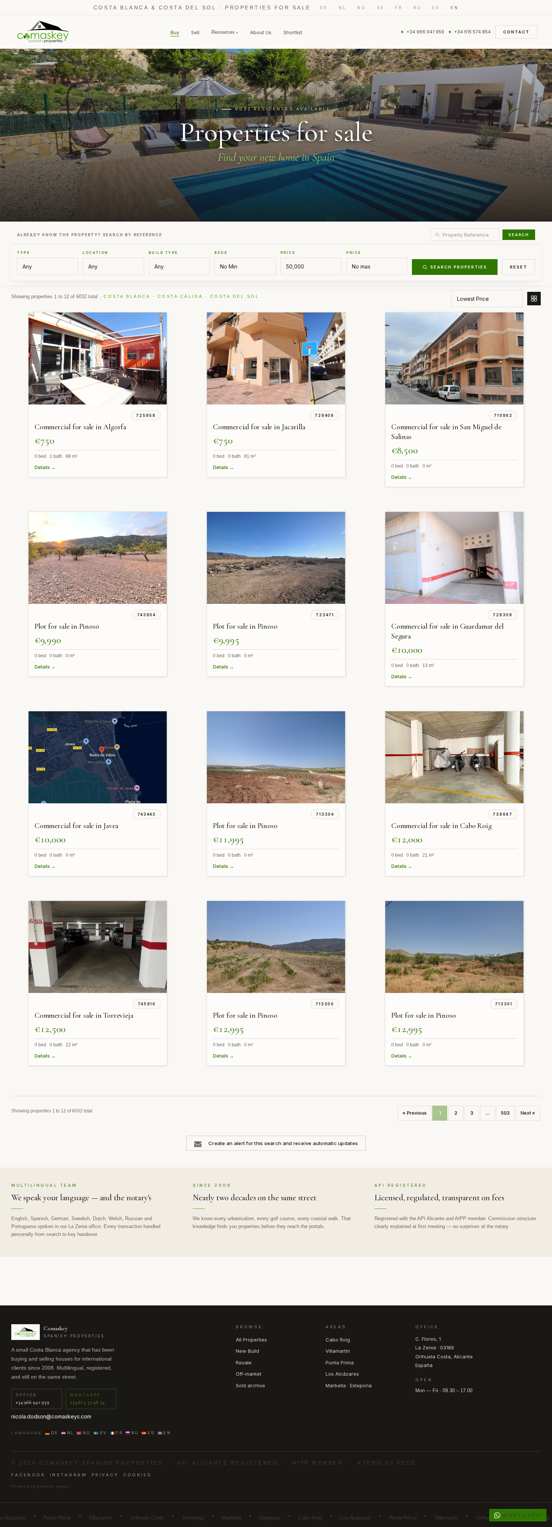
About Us (260, 32)
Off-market (248, 1374)
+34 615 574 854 (472, 32)
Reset (518, 267)
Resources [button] (224, 32)
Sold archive (250, 1385)
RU (417, 7)
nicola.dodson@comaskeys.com (51, 1416)
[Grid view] (534, 298)
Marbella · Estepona (349, 1385)
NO (361, 7)
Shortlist (293, 32)
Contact (516, 32)
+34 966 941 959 (425, 32)
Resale (244, 1363)
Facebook (28, 1474)
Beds (221, 252)
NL (343, 7)
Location (95, 252)
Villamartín (338, 1351)
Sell (195, 32)
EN (454, 7)
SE (381, 7)
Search (518, 234)
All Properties (251, 1340)
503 (505, 1113)
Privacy (105, 1474)
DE (324, 7)
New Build (247, 1351)
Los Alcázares (342, 1374)
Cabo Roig (338, 1340)
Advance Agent (52, 1486)
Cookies (137, 1474)
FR (399, 7)
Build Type (163, 252)
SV (103, 1432)
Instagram (68, 1474)
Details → (45, 467)
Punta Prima (340, 1363)
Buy (174, 32)
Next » (527, 1113)
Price (288, 252)
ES (436, 7)
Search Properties (458, 267)
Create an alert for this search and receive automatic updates (283, 1143)
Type (23, 252)
